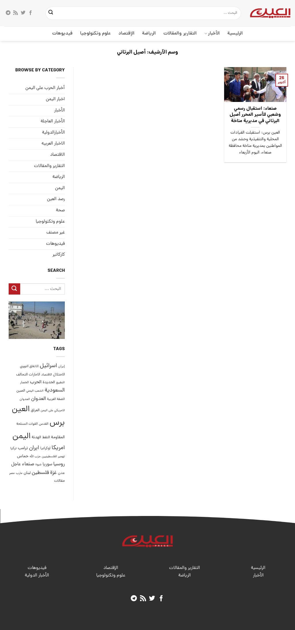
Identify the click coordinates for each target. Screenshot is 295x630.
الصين (20, 391)
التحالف (22, 375)
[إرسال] (51, 13)
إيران (61, 366)
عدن (61, 473)
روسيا (59, 464)
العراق (35, 410)
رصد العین (56, 199)
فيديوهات (62, 33)
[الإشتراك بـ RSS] (15, 13)
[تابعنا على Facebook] (30, 13)
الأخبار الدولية (37, 575)
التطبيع (60, 382)
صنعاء (28, 464)
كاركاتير (58, 254)
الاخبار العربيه (53, 143)
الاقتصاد (57, 154)
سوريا (47, 464)
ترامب (23, 448)
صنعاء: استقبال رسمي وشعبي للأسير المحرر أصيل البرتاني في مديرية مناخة (255, 115)
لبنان (27, 473)
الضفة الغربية (56, 399)
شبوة (38, 464)
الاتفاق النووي (29, 366)
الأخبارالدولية (53, 132)
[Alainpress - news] (270, 13)
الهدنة (36, 437)
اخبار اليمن (55, 99)
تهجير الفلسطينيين (53, 456)
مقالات (59, 481)
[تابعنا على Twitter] (23, 13)
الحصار (24, 382)
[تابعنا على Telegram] (8, 13)
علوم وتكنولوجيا (95, 33)
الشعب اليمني (35, 391)
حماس (23, 456)
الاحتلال (59, 374)
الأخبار (214, 33)
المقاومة (58, 437)
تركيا (13, 448)
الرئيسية (235, 33)
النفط (46, 437)
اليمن (21, 436)
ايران (34, 448)
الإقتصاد (126, 33)
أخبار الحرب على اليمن (45, 88)
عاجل (16, 464)
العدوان (38, 399)
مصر (12, 473)
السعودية (55, 390)
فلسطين (40, 473)
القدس (43, 424)
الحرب (35, 382)
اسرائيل (48, 366)
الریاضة (149, 33)
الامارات (34, 374)
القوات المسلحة (27, 424)
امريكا (58, 448)
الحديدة (49, 382)
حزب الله (35, 456)
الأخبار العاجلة (53, 121)
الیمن (60, 188)
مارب (19, 473)
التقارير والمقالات (179, 33)
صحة (60, 210)
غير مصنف (55, 232)
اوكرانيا (45, 448)
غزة (53, 473)
